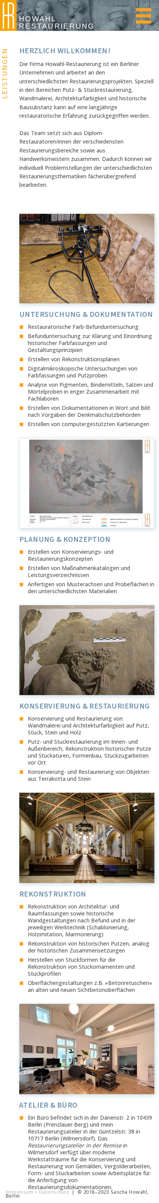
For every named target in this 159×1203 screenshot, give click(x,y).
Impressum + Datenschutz (37, 1192)
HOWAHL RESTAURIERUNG (57, 22)
